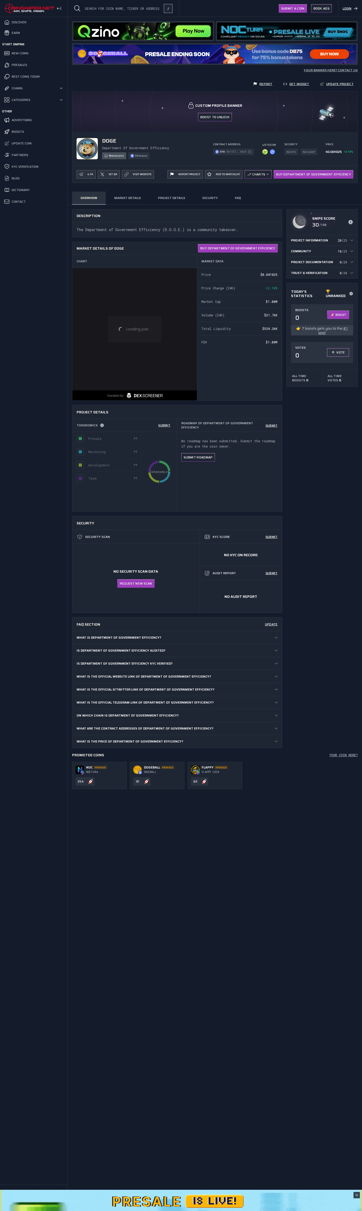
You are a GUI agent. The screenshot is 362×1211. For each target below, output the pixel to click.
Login (347, 8)
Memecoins (116, 156)
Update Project (340, 83)
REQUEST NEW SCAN (136, 583)
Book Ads (321, 8)
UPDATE (271, 624)
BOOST (340, 314)
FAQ (238, 197)
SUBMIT (164, 425)
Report (265, 83)
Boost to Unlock (215, 117)
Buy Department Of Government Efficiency (313, 174)
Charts (258, 174)
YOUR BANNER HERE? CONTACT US (331, 70)
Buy (237, 248)
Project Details (171, 197)
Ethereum (141, 156)
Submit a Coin (292, 8)
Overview (89, 197)
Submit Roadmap (198, 457)
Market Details (127, 197)
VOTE (340, 352)
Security (210, 197)
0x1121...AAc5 (236, 151)
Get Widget (299, 83)
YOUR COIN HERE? (343, 755)
